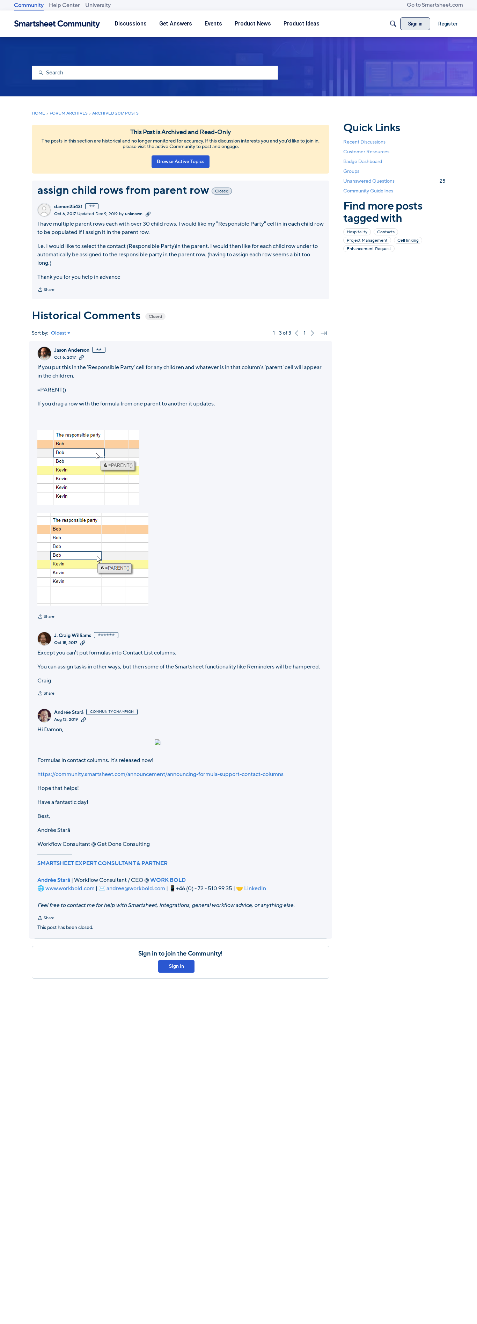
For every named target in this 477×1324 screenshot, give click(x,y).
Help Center (64, 5)
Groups (351, 171)
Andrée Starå (68, 712)
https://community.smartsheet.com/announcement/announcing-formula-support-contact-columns (160, 774)
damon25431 (68, 207)
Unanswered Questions (394, 181)
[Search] (393, 23)
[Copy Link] (148, 214)
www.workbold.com (70, 888)
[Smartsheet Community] (57, 24)
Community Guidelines (368, 191)
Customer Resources (366, 151)
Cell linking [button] (408, 240)
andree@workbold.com (136, 888)
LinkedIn (255, 888)
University (98, 5)
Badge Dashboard (362, 161)
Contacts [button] (386, 231)
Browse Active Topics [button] (180, 161)
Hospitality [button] (357, 231)
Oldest (58, 333)
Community (29, 5)
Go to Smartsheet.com (435, 5)
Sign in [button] (176, 966)
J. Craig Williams (72, 635)
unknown (133, 214)
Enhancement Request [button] (369, 248)
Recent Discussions (364, 141)
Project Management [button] (367, 240)
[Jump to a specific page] (323, 333)
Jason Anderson (71, 350)
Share (45, 290)
